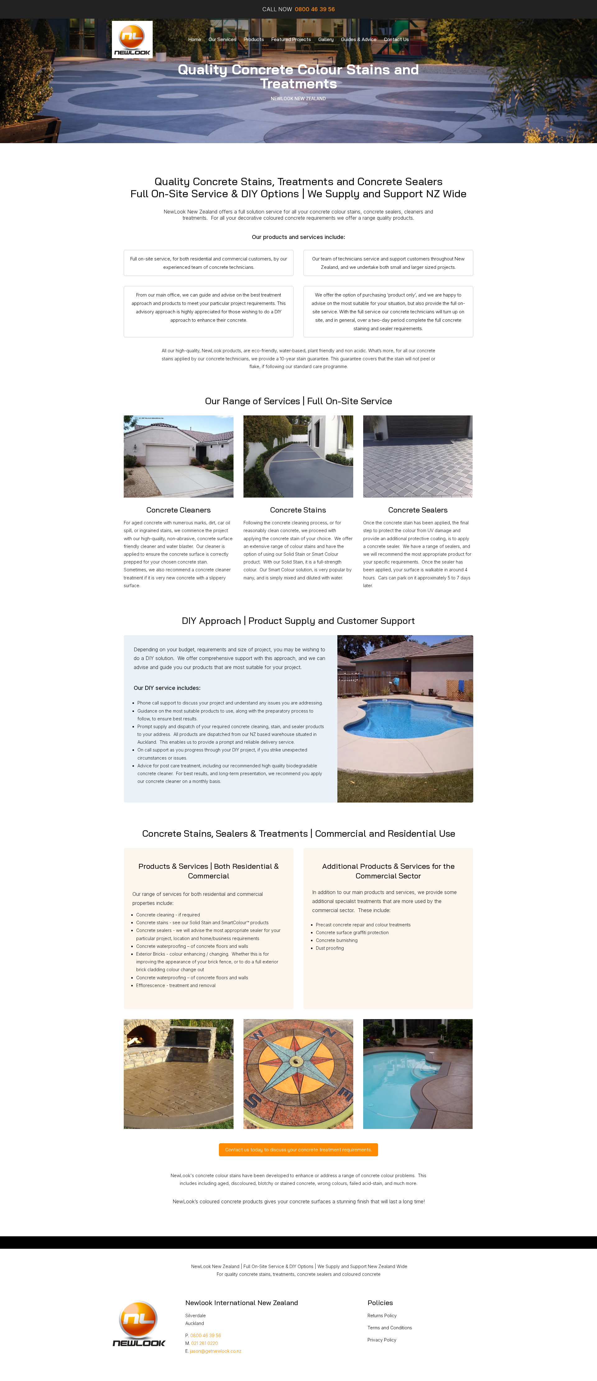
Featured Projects (291, 39)
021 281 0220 (204, 1343)
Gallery (326, 39)
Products (254, 39)
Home (194, 39)
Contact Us (396, 39)
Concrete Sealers (418, 509)
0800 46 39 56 (205, 1335)
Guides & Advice (359, 39)
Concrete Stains (298, 509)
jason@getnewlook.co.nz (216, 1351)
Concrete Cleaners (178, 509)
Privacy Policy (382, 1339)
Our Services (222, 39)
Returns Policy (382, 1315)
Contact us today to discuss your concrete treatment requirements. (298, 1150)
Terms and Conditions (390, 1327)
